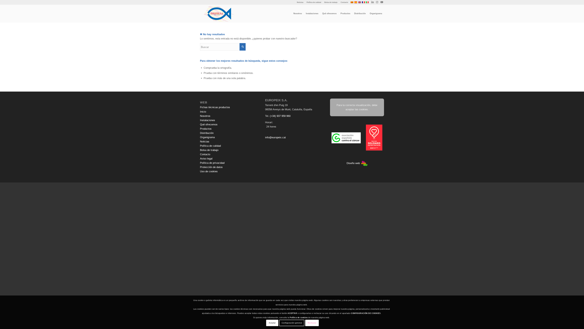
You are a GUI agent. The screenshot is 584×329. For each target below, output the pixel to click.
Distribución (207, 133)
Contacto (344, 2)
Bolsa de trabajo (330, 2)
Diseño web (354, 163)
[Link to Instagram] (377, 2)
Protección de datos (211, 167)
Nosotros (205, 116)
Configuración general (292, 323)
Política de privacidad (212, 162)
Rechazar (312, 323)
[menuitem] (300, 2)
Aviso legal (206, 158)
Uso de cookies (209, 171)
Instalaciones (207, 120)
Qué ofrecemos (208, 124)
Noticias (300, 2)
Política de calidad (314, 2)
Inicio (203, 111)
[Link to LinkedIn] (372, 2)
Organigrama (207, 137)
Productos (206, 128)
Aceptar (272, 323)
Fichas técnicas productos (215, 107)
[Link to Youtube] (381, 2)
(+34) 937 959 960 (280, 116)
